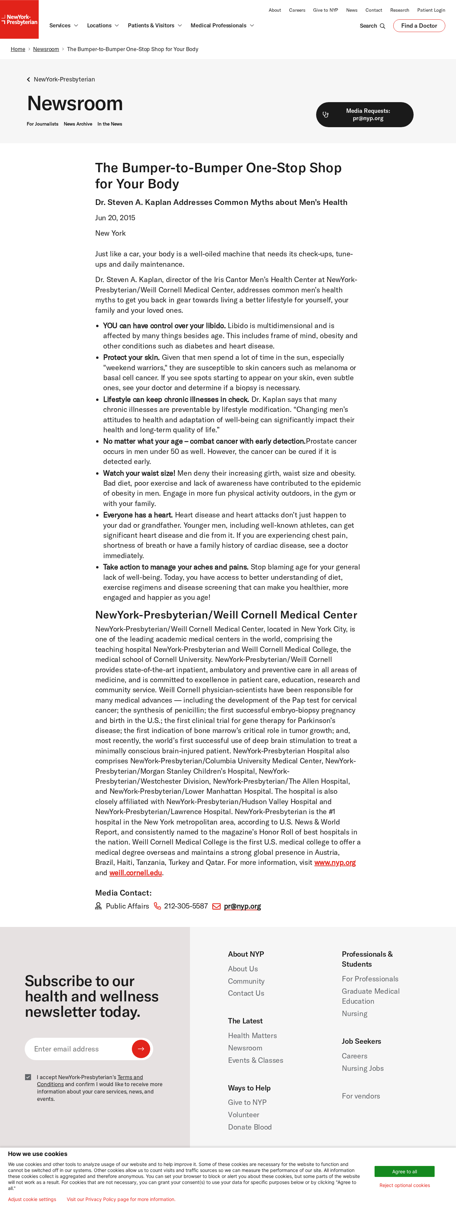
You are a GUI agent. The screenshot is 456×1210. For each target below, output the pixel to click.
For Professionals (370, 978)
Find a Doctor (419, 27)
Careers (297, 10)
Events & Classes (255, 1060)
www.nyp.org (335, 862)
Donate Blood (250, 1127)
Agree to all (404, 1171)
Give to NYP (325, 10)
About (275, 10)
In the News (109, 124)
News (352, 10)
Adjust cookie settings (32, 1199)
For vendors (361, 1096)
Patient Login (431, 10)
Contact (374, 10)
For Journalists (42, 124)
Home (18, 48)
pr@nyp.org (242, 906)
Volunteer (243, 1114)
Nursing (354, 1013)
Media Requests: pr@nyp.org (368, 114)
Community (246, 981)
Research (399, 10)
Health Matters (252, 1035)
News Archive (78, 124)
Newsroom (46, 48)
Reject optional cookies (405, 1185)
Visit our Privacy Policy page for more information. (121, 1199)
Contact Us (246, 993)
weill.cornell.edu (135, 872)
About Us (243, 968)
